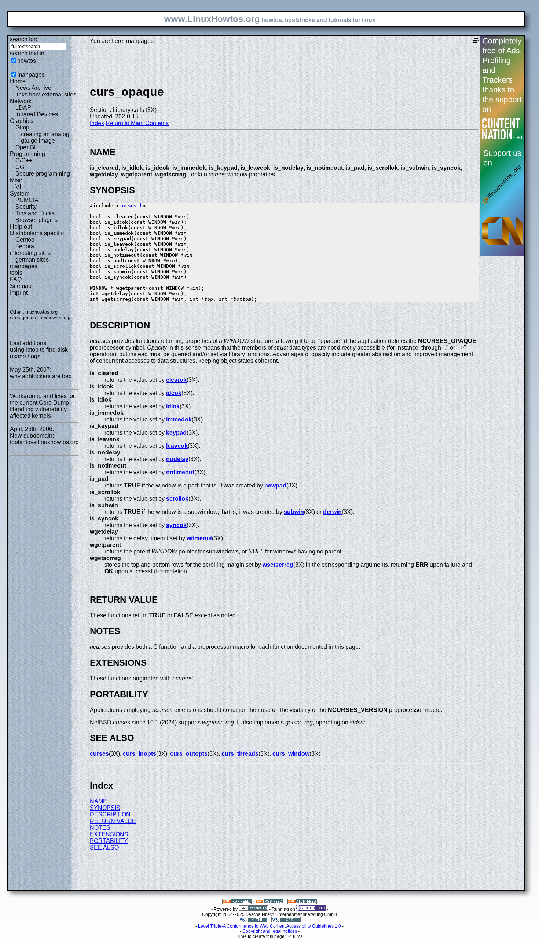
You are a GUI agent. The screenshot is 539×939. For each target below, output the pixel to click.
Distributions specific (37, 233)
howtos (26, 61)
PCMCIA (26, 200)
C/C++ (23, 160)
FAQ (16, 279)
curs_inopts (139, 753)
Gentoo (24, 240)
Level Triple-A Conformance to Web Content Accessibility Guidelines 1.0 (269, 926)
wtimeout (199, 538)
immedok (179, 419)
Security (26, 207)
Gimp (22, 127)
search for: (23, 39)
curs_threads (239, 753)
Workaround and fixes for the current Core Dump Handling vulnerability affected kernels (42, 406)
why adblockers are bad (41, 376)
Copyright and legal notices (269, 931)
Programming (27, 154)
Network (21, 101)
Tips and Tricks (35, 213)
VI (18, 187)
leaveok (177, 446)
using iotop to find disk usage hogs (39, 353)
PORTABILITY (109, 841)
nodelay (177, 459)
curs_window (290, 753)
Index (97, 123)
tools (16, 273)
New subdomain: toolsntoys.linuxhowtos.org (44, 438)
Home (18, 81)
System (19, 193)
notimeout (180, 472)
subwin (294, 512)
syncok (176, 525)
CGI (20, 167)
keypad (176, 433)
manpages (31, 75)
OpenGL (26, 147)
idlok (173, 406)
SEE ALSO (104, 847)
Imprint (18, 292)
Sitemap (21, 286)
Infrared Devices (36, 114)
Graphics (21, 121)
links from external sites (45, 94)
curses (99, 753)
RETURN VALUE (113, 821)
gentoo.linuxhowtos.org (46, 317)
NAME (98, 801)
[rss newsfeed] (269, 902)
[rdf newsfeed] (237, 902)
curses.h (131, 205)
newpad (275, 485)
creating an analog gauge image (45, 137)
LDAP (23, 108)
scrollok (177, 499)
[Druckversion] (475, 42)
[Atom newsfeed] (302, 902)
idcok (174, 393)
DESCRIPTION (110, 814)
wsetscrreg (278, 565)
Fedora (24, 246)
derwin (332, 512)
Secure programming (42, 174)
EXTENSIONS (109, 834)
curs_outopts (189, 753)
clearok (176, 380)
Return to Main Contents (137, 123)
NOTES (100, 828)
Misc (16, 180)
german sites (32, 259)
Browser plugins (36, 220)
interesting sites (30, 253)
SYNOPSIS (105, 808)
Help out (21, 226)
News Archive (33, 88)
